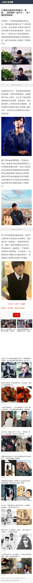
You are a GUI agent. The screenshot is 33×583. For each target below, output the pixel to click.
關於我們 (3, 580)
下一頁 (16, 315)
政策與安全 (8, 580)
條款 (13, 580)
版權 (18, 580)
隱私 (15, 580)
